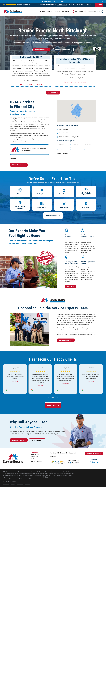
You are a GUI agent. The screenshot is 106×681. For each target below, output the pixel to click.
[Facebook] (90, 462)
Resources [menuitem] (57, 11)
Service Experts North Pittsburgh (48, 4)
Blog (67, 453)
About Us (69, 286)
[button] (99, 48)
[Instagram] (93, 462)
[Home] (12, 11)
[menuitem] (6, 484)
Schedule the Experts (94, 11)
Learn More (60, 1)
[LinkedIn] (95, 462)
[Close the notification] (102, 1)
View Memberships (36, 440)
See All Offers (52, 92)
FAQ (74, 4)
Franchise (53, 456)
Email (30, 84)
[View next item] (57, 398)
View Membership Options (62, 49)
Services (53, 453)
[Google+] (98, 462)
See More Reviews (52, 405)
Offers (89, 4)
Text (23, 84)
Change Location (62, 4)
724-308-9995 (99, 4)
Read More (15, 381)
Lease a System (78, 11)
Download (39, 84)
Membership (73, 453)
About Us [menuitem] (49, 11)
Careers (81, 4)
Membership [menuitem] (65, 11)
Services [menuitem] (42, 11)
